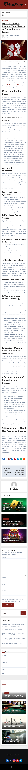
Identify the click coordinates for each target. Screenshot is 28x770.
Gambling (5, 20)
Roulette (4, 666)
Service (6, 737)
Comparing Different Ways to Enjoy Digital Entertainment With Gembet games (14, 697)
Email (3, 584)
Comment (5, 557)
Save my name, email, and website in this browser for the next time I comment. (12, 600)
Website (4, 590)
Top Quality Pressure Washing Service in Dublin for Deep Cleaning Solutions (12, 741)
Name (4, 577)
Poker (3, 658)
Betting (4, 655)
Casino (3, 669)
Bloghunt (21, 766)
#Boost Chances (7, 38)
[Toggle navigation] (2, 4)
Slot (3, 673)
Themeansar (14, 768)
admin (7, 35)
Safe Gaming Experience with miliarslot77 (13, 629)
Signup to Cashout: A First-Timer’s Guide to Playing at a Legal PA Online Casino (14, 727)
